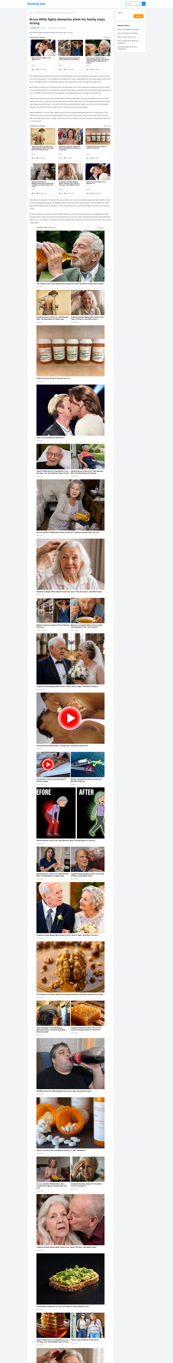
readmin (43, 28)
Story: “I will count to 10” (127, 37)
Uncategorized (39, 13)
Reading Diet (36, 4)
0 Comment (62, 28)
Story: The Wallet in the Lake (128, 29)
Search (120, 13)
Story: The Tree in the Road (128, 33)
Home (31, 13)
